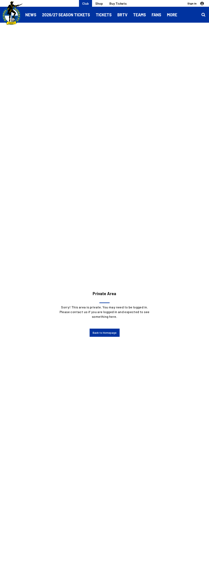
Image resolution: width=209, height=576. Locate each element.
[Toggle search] (203, 15)
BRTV (122, 14)
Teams (139, 14)
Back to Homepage (105, 332)
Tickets (104, 14)
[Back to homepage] (11, 13)
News (30, 14)
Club (85, 3)
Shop (99, 3)
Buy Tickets (118, 3)
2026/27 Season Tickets (66, 14)
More (172, 14)
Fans (156, 14)
